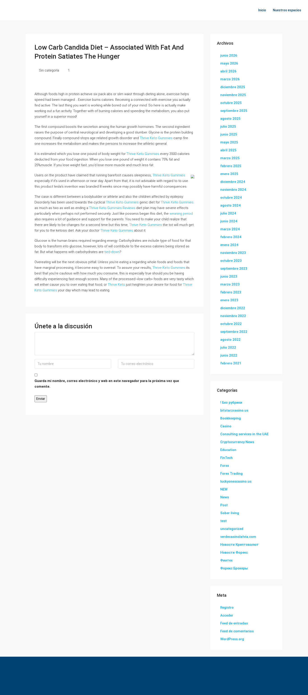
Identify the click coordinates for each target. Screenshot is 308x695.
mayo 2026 (229, 63)
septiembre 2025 (233, 111)
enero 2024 (229, 245)
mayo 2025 (229, 142)
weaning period (181, 214)
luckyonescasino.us (235, 481)
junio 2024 (228, 221)
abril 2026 (228, 71)
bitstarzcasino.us (234, 410)
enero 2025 (229, 174)
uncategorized (231, 529)
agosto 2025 (230, 119)
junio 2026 (228, 55)
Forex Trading (231, 474)
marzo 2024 (230, 229)
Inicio (262, 10)
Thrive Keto (116, 285)
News (224, 497)
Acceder (226, 615)
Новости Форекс (234, 552)
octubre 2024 (231, 198)
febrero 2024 (230, 237)
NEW (224, 489)
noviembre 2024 (233, 190)
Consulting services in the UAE (244, 434)
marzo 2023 (230, 284)
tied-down (112, 252)
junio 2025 (228, 134)
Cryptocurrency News (237, 442)
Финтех (226, 560)
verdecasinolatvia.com (238, 537)
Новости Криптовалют (239, 545)
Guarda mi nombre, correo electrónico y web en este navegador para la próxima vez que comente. (106, 384)
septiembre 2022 (233, 332)
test (223, 521)
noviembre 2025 (233, 95)
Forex (224, 466)
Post (224, 505)
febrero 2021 (230, 363)
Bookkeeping (230, 418)
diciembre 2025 (232, 87)
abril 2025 (228, 150)
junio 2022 (228, 355)
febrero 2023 (230, 292)
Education (228, 450)
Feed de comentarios (237, 631)
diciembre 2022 (232, 308)
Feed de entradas (234, 623)
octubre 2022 (231, 324)
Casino (225, 426)
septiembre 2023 (233, 269)
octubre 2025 (231, 103)
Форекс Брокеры (234, 568)
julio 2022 (228, 347)
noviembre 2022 (233, 316)
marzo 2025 (230, 158)
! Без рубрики (231, 402)
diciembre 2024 (232, 182)
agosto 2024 (230, 205)
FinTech (226, 458)
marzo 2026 (230, 79)
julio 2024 (228, 213)
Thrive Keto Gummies (156, 138)
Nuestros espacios (287, 10)
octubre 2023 (231, 261)
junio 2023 (228, 276)
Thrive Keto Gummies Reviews (112, 208)
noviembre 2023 (233, 253)
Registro (227, 607)
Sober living (229, 513)
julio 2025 (228, 126)
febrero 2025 (230, 166)
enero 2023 (229, 300)
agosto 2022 (230, 340)
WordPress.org (232, 639)
